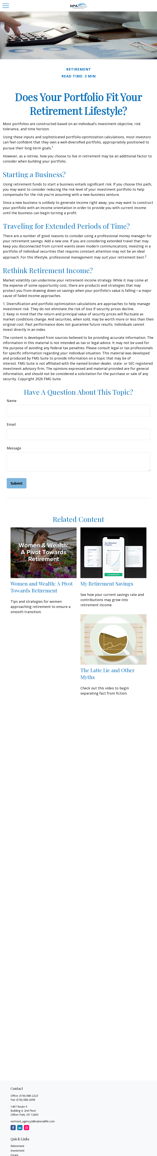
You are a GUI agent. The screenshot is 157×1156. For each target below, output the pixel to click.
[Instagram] (26, 1127)
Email (11, 424)
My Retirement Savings (106, 583)
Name (11, 400)
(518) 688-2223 (28, 1095)
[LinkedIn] (19, 1127)
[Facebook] (13, 1127)
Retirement (17, 1146)
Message (14, 448)
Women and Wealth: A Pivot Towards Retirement (42, 587)
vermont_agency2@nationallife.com (33, 1121)
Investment (18, 1150)
